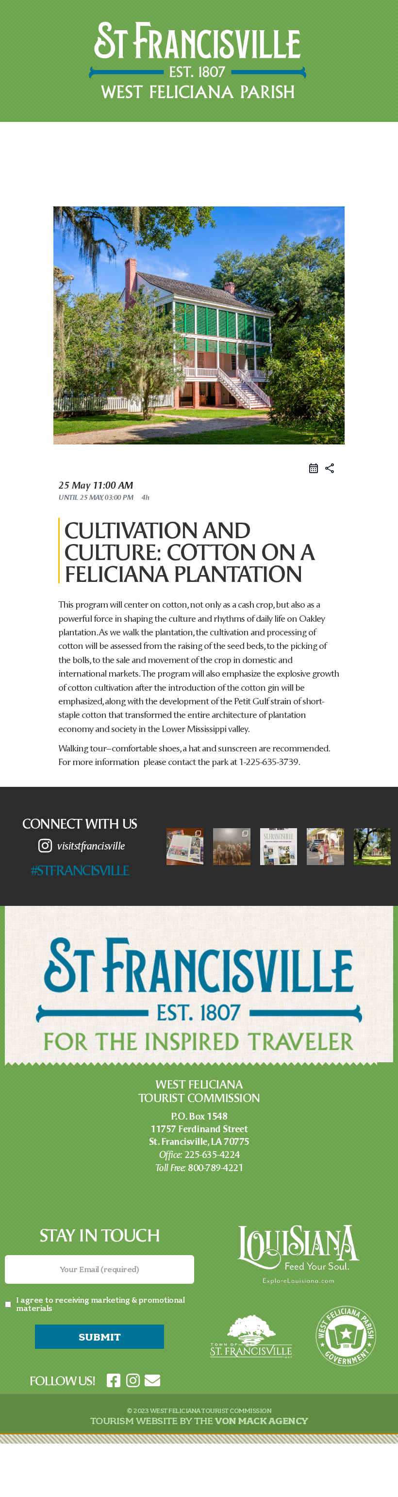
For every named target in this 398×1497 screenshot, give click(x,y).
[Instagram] (133, 1380)
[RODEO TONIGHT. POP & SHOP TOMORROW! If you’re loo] (231, 846)
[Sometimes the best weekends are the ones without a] (372, 846)
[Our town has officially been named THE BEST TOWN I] (278, 846)
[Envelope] (152, 1380)
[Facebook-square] (113, 1380)
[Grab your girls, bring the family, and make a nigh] (184, 846)
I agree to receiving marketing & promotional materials (100, 1304)
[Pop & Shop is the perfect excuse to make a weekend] (325, 846)
